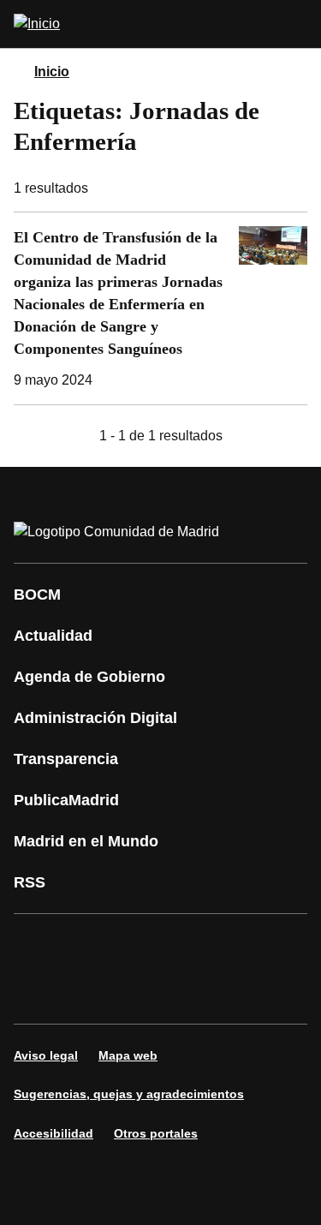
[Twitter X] (140, 945)
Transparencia (66, 759)
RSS (29, 882)
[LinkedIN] (243, 945)
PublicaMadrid (66, 800)
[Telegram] (192, 993)
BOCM (37, 594)
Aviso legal (46, 1055)
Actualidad (53, 635)
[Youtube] (192, 945)
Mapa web (128, 1055)
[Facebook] (38, 945)
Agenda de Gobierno (89, 676)
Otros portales (156, 1133)
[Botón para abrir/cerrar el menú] (297, 24)
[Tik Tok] (89, 993)
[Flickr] (140, 993)
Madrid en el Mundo (86, 841)
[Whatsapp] (38, 993)
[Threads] (243, 993)
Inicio (51, 71)
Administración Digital (95, 717)
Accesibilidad (53, 1133)
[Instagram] (89, 945)
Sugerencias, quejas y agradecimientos (129, 1094)
